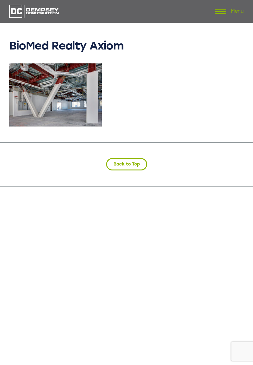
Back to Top (127, 164)
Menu (237, 11)
